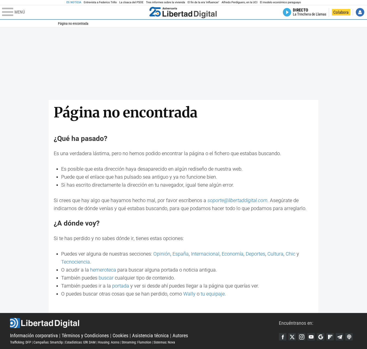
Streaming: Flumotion (136, 342)
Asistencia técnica (150, 336)
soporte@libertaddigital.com (237, 200)
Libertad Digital (144, 323)
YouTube (311, 337)
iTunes (349, 337)
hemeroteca (103, 270)
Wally (189, 294)
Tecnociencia (75, 262)
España (181, 254)
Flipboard (330, 337)
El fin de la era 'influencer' (203, 2)
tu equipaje (213, 294)
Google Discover (320, 337)
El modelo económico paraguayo (280, 2)
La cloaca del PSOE (131, 2)
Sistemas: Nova (164, 342)
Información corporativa (34, 336)
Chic (290, 254)
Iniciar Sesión (360, 12)
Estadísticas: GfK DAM (80, 342)
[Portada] (183, 12)
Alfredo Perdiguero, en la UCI (239, 2)
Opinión (161, 254)
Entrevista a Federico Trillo (100, 2)
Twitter (292, 337)
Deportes (255, 254)
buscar (106, 278)
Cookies (120, 336)
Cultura (275, 254)
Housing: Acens (108, 342)
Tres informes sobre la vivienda (165, 2)
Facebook (282, 337)
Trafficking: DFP (20, 342)
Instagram (301, 337)
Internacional (205, 254)
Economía (232, 254)
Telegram (339, 337)
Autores (180, 336)
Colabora (341, 12)
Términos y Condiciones (85, 336)
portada (120, 286)
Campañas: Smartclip (48, 342)
